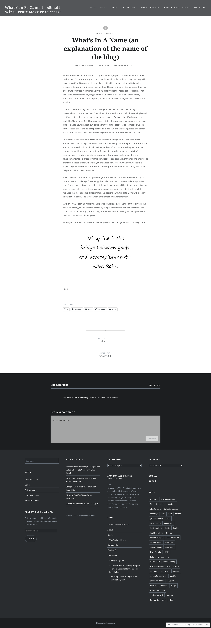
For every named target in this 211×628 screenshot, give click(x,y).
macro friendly (169, 561)
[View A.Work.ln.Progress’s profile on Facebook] (150, 481)
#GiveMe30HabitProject (177, 8)
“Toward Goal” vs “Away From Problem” (79, 496)
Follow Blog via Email (39, 512)
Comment (152, 438)
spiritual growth (156, 595)
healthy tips (169, 547)
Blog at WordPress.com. (105, 623)
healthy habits (156, 542)
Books (103, 8)
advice (171, 504)
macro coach (155, 561)
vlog (171, 600)
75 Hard (153, 504)
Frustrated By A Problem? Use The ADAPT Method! (81, 479)
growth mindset (156, 518)
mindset (176, 571)
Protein (153, 585)
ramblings (164, 585)
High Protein (155, 552)
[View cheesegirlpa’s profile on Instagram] (153, 481)
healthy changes (156, 537)
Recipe (173, 585)
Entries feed (30, 490)
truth (164, 600)
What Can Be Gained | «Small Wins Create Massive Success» (33, 9)
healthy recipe (156, 547)
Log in (27, 485)
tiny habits (154, 600)
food (170, 514)
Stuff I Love (129, 8)
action (162, 504)
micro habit (165, 571)
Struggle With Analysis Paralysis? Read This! (81, 488)
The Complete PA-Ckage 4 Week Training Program (123, 578)
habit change (155, 523)
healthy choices (173, 537)
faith (163, 514)
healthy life (169, 542)
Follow (31, 538)
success (169, 595)
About (93, 8)
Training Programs (150, 8)
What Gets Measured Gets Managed (82, 503)
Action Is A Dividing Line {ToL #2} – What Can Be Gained (95, 397)
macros (176, 566)
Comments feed (32, 495)
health (176, 528)
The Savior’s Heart (117, 540)
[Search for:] (42, 461)
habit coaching (156, 528)
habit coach (168, 523)
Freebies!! (115, 8)
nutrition (173, 576)
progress (170, 581)
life (169, 557)
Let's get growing (157, 557)
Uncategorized (105, 33)
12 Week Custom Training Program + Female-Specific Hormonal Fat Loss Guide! (124, 568)
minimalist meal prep (158, 576)
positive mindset (157, 581)
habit (168, 518)
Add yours (154, 385)
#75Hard (154, 499)
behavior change (171, 509)
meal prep (154, 571)
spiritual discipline (157, 590)
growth (178, 514)
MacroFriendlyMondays (160, 566)
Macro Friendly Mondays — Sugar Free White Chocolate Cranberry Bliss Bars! (83, 469)
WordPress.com (32, 500)
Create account (31, 479)
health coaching (156, 533)
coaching (154, 514)
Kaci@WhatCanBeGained (97, 65)
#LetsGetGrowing (168, 499)
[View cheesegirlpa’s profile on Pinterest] (156, 481)
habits (167, 528)
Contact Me (199, 8)
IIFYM (166, 552)
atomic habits (155, 509)
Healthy (169, 533)
